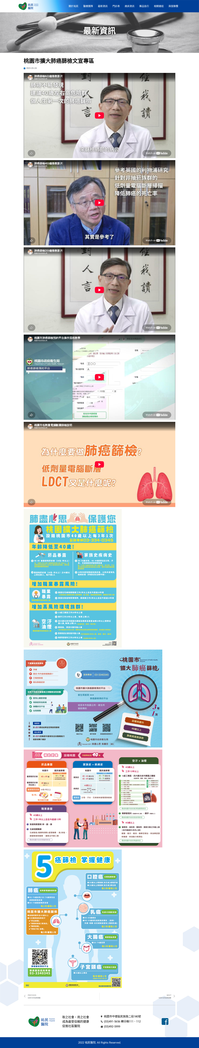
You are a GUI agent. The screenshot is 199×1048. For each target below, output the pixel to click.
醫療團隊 (88, 6)
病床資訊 (129, 6)
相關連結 (159, 6)
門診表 (116, 6)
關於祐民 (73, 6)
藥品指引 (144, 6)
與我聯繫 (173, 6)
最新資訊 (103, 6)
